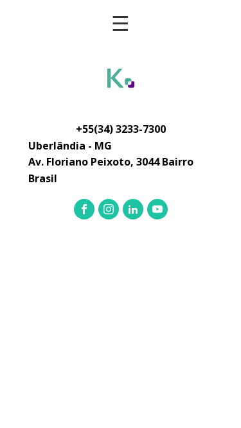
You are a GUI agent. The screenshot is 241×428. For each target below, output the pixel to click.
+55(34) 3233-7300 (121, 129)
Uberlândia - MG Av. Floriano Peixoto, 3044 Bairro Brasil (110, 162)
